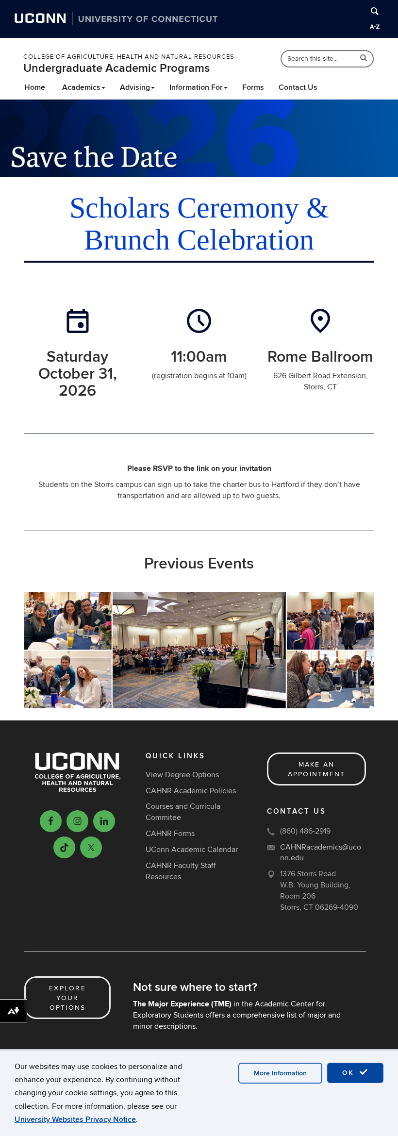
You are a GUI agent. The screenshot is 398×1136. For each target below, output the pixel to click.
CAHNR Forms (170, 833)
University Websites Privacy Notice (75, 1119)
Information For (196, 87)
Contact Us (298, 87)
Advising (135, 87)
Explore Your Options (67, 998)
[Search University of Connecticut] (374, 11)
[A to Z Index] (374, 26)
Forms (253, 87)
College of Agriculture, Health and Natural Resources (128, 57)
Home (34, 87)
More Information (280, 1073)
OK (349, 1073)
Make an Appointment (317, 769)
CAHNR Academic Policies (191, 791)
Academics (81, 87)
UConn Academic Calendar (192, 849)
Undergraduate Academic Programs (116, 68)
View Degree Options (182, 775)
